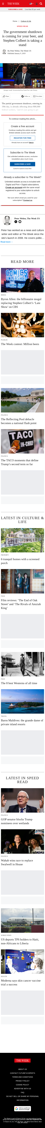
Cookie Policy (22, 1085)
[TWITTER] (16, 221)
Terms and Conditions (22, 1077)
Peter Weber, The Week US (20, 51)
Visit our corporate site (34, 1119)
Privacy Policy (22, 1081)
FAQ (22, 1092)
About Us (22, 1069)
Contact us (27, 200)
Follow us (27, 96)
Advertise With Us (22, 1089)
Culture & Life (26, 21)
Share (7, 96)
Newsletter (39, 96)
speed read (22, 26)
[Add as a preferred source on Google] (22, 1108)
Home (15, 21)
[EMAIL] (20, 221)
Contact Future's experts (22, 1073)
